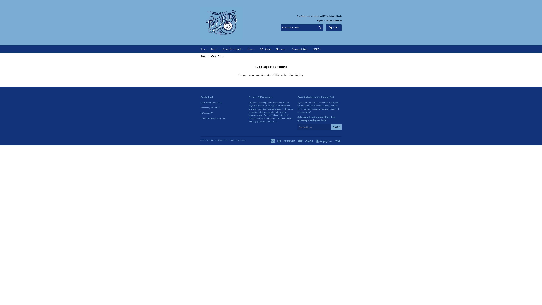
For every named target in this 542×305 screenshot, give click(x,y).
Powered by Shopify (238, 140)
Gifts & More (265, 49)
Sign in (320, 21)
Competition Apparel (231, 49)
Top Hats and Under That (217, 140)
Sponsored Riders (300, 49)
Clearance (281, 49)
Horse (250, 49)
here (281, 75)
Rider (213, 49)
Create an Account (334, 21)
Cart (336, 27)
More (316, 49)
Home (203, 49)
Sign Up (336, 127)
